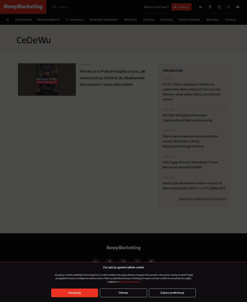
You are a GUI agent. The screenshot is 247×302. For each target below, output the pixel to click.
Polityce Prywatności (130, 282)
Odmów (123, 293)
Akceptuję (74, 293)
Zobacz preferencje (172, 293)
